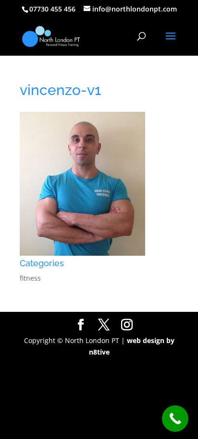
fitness (30, 278)
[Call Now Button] (175, 418)
